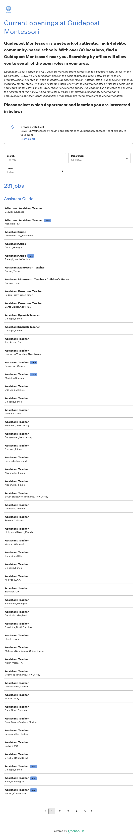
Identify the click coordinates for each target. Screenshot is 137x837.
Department (77, 155)
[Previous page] (45, 811)
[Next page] (91, 811)
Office (10, 168)
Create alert (28, 138)
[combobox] (71, 160)
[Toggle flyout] (127, 158)
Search (11, 155)
